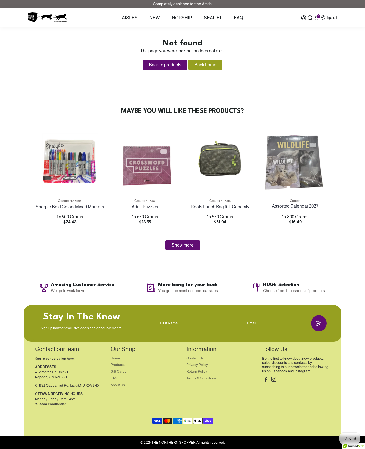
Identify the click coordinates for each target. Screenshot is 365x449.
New (154, 17)
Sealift (213, 17)
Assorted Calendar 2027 (295, 206)
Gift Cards (118, 371)
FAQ (238, 17)
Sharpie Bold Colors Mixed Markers (70, 206)
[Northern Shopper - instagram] (274, 380)
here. (71, 358)
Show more (183, 245)
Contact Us (195, 358)
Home (115, 358)
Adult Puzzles (145, 206)
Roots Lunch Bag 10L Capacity (220, 206)
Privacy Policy (197, 365)
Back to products (165, 64)
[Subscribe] (319, 323)
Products (118, 365)
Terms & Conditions (201, 378)
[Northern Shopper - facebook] (266, 380)
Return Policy (196, 371)
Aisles (130, 17)
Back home (205, 64)
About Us (118, 385)
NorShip (182, 17)
